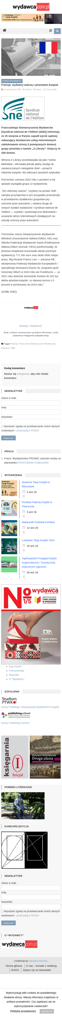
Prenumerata (17, 670)
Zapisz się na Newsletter (37, 977)
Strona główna (13, 973)
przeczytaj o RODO (28, 430)
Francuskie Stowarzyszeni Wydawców (37, 343)
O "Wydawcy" (17, 679)
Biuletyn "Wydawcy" (33, 89)
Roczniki (14, 674)
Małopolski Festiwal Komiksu (38, 522)
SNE (13, 348)
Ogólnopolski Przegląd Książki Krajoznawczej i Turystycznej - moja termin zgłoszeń (39, 562)
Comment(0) (51, 89)
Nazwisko (6, 416)
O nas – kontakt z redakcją (41, 973)
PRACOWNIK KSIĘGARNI (33, 462)
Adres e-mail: (9, 398)
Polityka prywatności (23, 1011)
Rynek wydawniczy (12, 81)
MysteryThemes (38, 968)
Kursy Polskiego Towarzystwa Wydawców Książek (30, 707)
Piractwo (5, 348)
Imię (3, 407)
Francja (14, 343)
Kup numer (15, 666)
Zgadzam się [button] (46, 1011)
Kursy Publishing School (15, 723)
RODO (15, 977)
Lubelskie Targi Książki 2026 (38, 540)
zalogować (23, 373)
